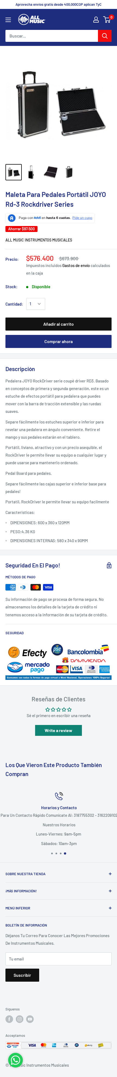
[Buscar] (105, 36)
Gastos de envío (76, 265)
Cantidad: (14, 304)
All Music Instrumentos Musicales (38, 240)
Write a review (58, 730)
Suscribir (22, 975)
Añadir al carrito (58, 323)
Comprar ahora (58, 341)
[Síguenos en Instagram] (19, 1019)
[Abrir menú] (8, 20)
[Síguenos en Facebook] (9, 1019)
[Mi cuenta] (96, 20)
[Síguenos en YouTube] (30, 1019)
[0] (107, 19)
